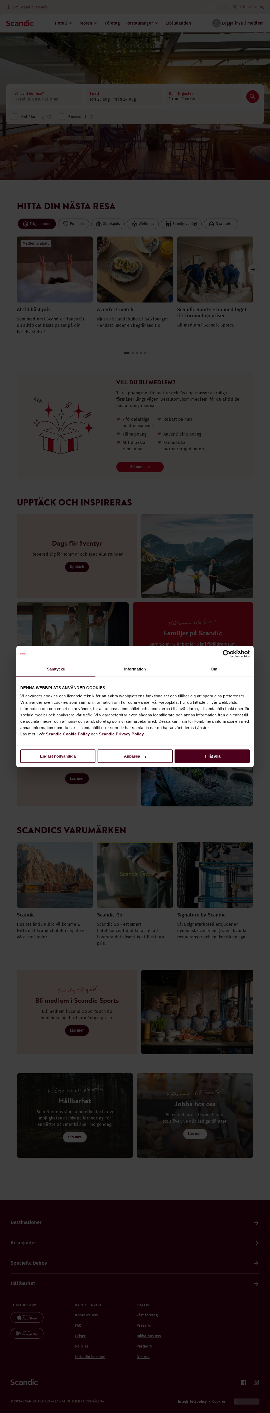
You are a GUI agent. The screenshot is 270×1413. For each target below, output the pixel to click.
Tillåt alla (212, 756)
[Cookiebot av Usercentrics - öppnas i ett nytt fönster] (227, 654)
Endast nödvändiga (58, 756)
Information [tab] (135, 669)
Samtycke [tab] (56, 669)
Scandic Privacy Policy (121, 734)
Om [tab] (214, 669)
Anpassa (132, 756)
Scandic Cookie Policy (68, 734)
